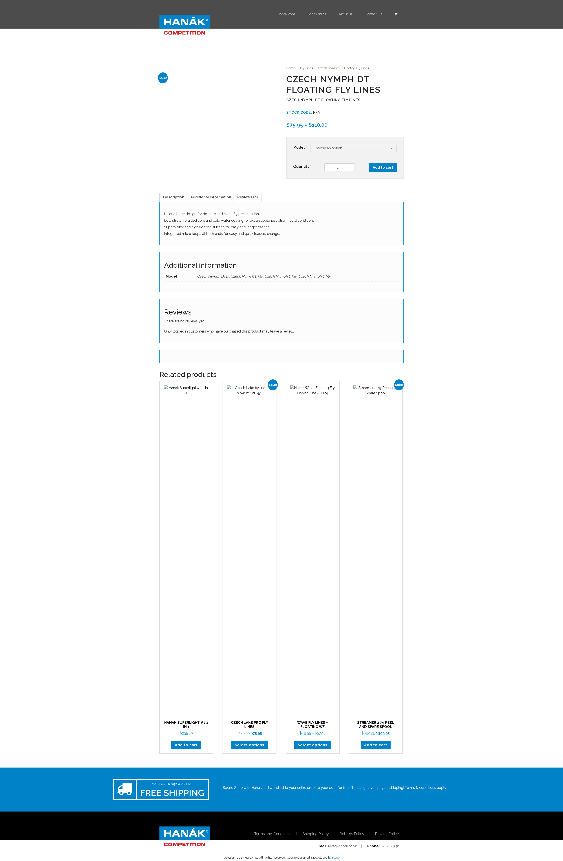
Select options (249, 745)
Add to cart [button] (186, 745)
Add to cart (383, 167)
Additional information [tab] (210, 197)
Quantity (302, 166)
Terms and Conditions (273, 834)
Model (299, 147)
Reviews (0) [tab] (247, 197)
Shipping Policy (315, 834)
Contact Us (373, 14)
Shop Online (316, 14)
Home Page (286, 14)
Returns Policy (352, 834)
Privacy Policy (387, 834)
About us (345, 14)
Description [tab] (173, 197)
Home (290, 68)
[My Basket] (395, 14)
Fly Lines (306, 68)
